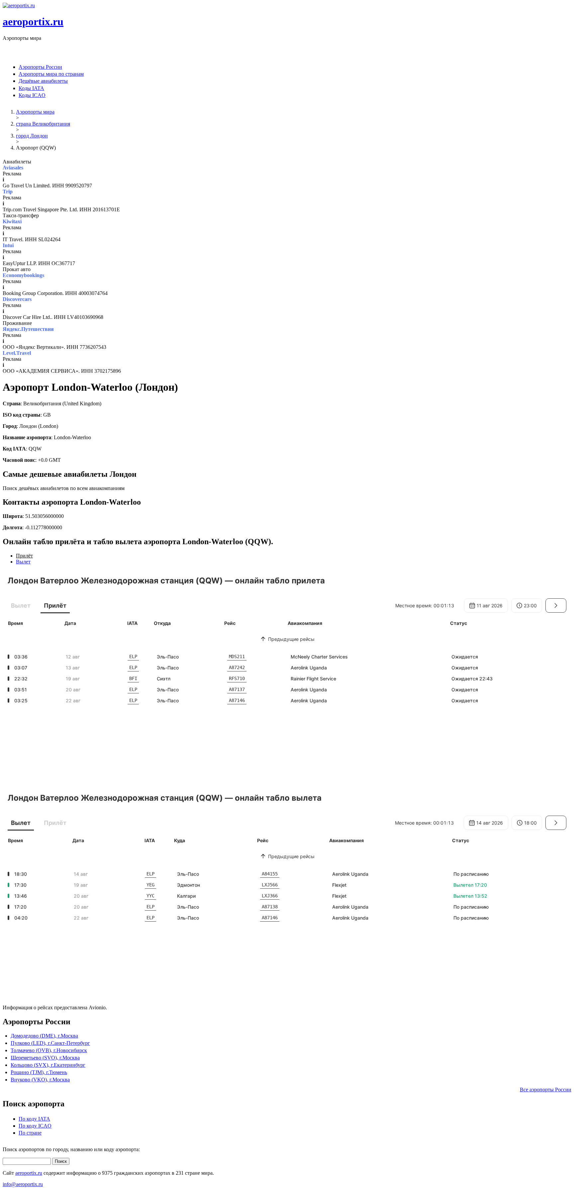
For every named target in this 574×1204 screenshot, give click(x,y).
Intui (8, 245)
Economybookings (23, 275)
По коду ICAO (35, 1126)
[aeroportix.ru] (19, 5)
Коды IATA (31, 88)
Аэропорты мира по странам (51, 74)
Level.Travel (17, 353)
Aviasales (13, 167)
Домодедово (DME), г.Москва (44, 1036)
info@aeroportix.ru (23, 1184)
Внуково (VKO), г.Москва (40, 1079)
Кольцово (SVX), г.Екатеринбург (48, 1065)
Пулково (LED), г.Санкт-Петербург (50, 1043)
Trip (8, 191)
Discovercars (17, 299)
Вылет (23, 561)
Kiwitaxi (12, 221)
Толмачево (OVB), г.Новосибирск (49, 1050)
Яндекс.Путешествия (28, 329)
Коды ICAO (32, 95)
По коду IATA (34, 1119)
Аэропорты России (40, 67)
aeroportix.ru (33, 22)
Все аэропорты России (545, 1089)
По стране (30, 1133)
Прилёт (24, 555)
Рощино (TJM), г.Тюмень (39, 1072)
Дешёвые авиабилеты (43, 81)
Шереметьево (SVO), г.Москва (45, 1057)
